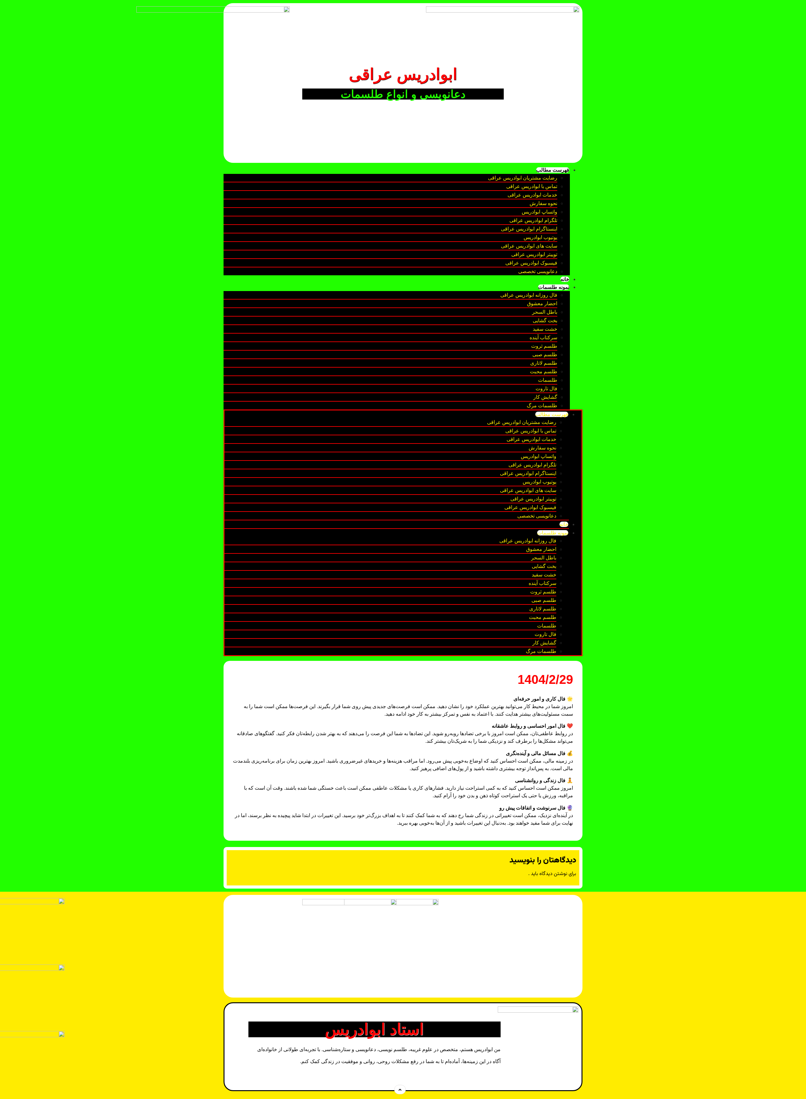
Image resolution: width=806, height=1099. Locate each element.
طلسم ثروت (544, 346)
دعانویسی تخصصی (537, 271)
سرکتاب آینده (543, 337)
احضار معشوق (542, 303)
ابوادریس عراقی (403, 74)
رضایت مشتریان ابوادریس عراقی (522, 177)
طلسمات (547, 380)
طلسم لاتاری (543, 363)
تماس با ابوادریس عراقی (531, 186)
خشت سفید (545, 329)
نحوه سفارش (543, 203)
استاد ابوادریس (374, 1029)
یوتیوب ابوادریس (540, 237)
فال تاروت (546, 388)
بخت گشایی (545, 320)
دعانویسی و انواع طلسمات (403, 94)
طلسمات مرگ (542, 405)
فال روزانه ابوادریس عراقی (528, 295)
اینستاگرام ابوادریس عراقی (529, 229)
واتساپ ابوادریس (539, 212)
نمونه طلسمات (553, 287)
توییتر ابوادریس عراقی (534, 254)
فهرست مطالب (552, 170)
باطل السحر (544, 312)
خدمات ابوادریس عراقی (532, 194)
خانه (564, 279)
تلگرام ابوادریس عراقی (533, 220)
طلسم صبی (544, 354)
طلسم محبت (543, 371)
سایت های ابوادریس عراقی (529, 246)
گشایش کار (545, 397)
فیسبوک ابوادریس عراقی (531, 263)
